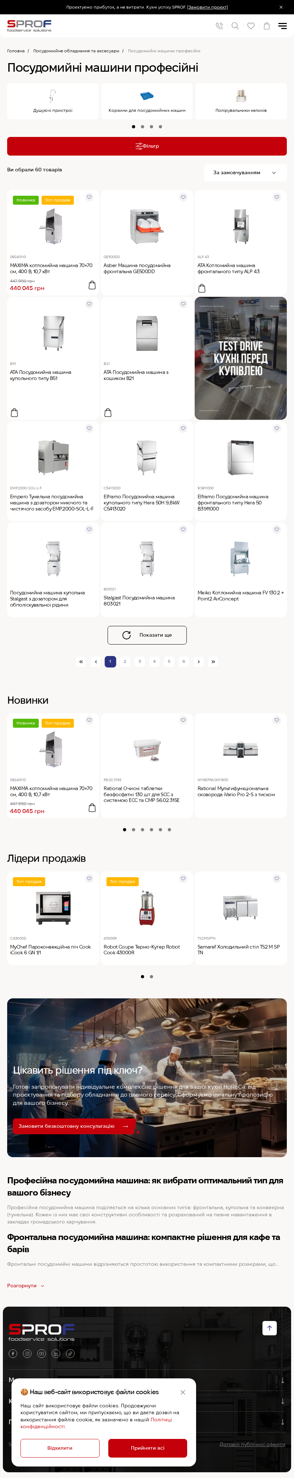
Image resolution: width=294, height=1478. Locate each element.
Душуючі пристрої (52, 110)
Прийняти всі (148, 1448)
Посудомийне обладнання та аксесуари (76, 50)
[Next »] (198, 661)
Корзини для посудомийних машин (147, 110)
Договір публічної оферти (252, 1444)
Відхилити (59, 1448)
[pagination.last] (213, 661)
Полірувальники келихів (241, 110)
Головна (16, 50)
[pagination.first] (81, 661)
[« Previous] (95, 661)
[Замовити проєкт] (207, 7)
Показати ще (155, 635)
